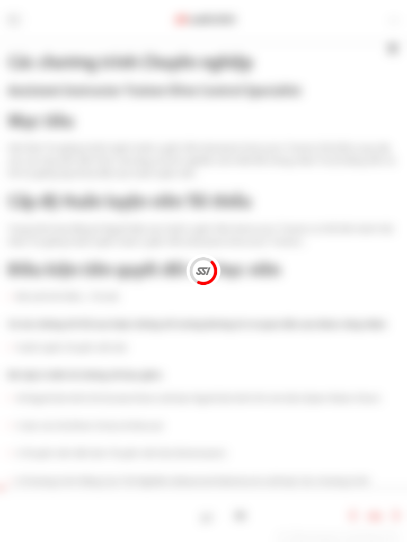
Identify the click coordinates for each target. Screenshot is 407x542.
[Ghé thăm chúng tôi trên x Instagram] (224, 516)
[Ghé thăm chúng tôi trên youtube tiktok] (240, 516)
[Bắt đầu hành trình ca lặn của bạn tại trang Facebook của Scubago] (207, 516)
